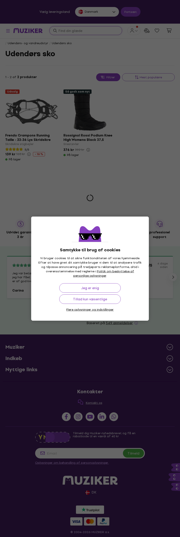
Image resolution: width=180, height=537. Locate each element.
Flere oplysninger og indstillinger (90, 309)
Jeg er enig (90, 288)
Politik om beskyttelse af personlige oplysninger (103, 273)
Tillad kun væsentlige (90, 299)
